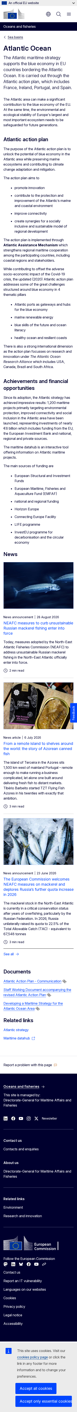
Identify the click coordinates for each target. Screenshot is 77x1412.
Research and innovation (22, 1216)
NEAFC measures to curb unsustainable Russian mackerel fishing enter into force (38, 628)
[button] (30, 1065)
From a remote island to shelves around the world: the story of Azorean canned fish (38, 748)
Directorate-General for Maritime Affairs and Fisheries (37, 1174)
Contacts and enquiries (21, 1149)
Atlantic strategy (16, 1030)
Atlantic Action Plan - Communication (32, 981)
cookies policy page (32, 1357)
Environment (13, 1207)
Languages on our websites (24, 1289)
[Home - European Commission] (13, 14)
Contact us (11, 1272)
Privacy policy (14, 1306)
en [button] (48, 14)
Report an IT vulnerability (22, 1281)
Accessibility (13, 1323)
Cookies (9, 1298)
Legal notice (12, 1315)
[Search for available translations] (64, 981)
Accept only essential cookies (46, 1401)
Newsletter (49, 1118)
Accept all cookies (36, 1388)
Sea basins (15, 37)
